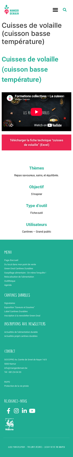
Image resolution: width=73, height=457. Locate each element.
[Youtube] (32, 410)
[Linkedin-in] (24, 410)
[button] (55, 10)
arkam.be (62, 447)
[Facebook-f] (8, 410)
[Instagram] (16, 410)
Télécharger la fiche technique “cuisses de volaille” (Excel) (36, 142)
